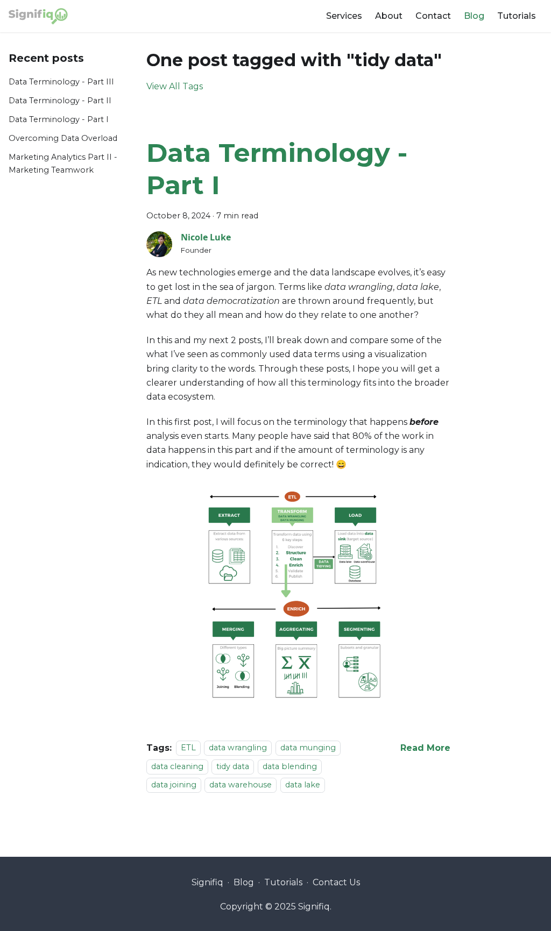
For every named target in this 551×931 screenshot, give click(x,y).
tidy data (232, 766)
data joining (173, 785)
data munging (308, 748)
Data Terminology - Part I (59, 119)
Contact (433, 16)
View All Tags (174, 86)
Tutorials (516, 16)
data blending (290, 766)
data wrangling (238, 748)
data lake (302, 785)
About (388, 16)
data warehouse (240, 785)
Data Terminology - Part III (61, 82)
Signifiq (207, 882)
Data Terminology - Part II (60, 100)
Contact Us (336, 882)
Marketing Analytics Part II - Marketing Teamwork (63, 163)
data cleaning (177, 766)
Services (344, 16)
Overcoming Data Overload (63, 138)
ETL (188, 748)
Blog (474, 16)
